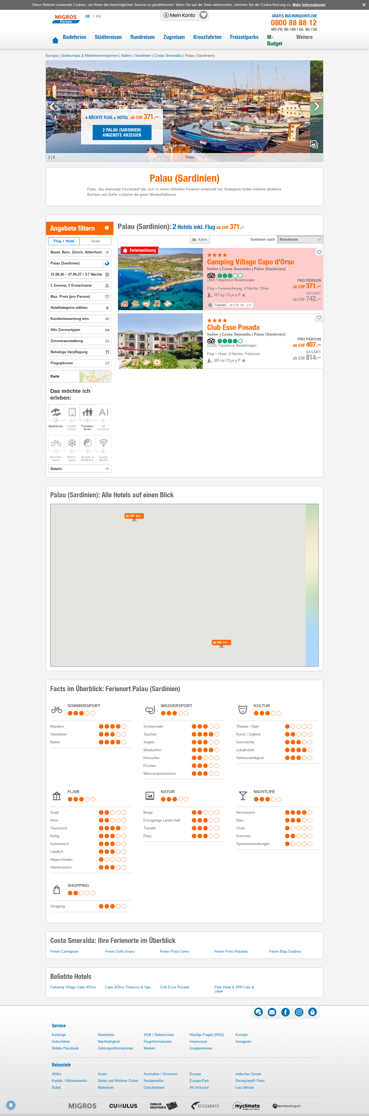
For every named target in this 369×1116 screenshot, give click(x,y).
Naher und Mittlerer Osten (118, 1081)
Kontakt (242, 1035)
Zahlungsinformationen (115, 1048)
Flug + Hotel (64, 241)
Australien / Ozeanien (160, 1074)
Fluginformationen (158, 1041)
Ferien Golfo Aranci (120, 951)
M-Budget (274, 40)
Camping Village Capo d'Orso (73, 987)
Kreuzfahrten (207, 37)
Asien (102, 1074)
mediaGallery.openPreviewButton (314, 144)
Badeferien (74, 37)
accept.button (363, 4)
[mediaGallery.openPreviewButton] (184, 111)
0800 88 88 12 (294, 22)
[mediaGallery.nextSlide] (317, 106)
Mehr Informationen (309, 5)
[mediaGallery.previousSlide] (52, 106)
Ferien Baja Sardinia (285, 951)
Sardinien (143, 55)
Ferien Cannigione (64, 951)
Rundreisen (142, 37)
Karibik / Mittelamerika (69, 1081)
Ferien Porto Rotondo (231, 951)
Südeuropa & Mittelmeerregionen (89, 55)
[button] (107, 263)
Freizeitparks (244, 37)
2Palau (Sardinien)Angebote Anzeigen (122, 132)
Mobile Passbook (65, 1048)
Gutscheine (61, 1041)
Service (59, 1025)
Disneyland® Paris (250, 1081)
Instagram (243, 1041)
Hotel (95, 241)
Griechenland (154, 1087)
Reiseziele (61, 1065)
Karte (202, 239)
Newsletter (106, 1035)
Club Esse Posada (174, 987)
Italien (126, 55)
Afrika (56, 1074)
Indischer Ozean (248, 1074)
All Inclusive (199, 1087)
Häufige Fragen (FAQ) (207, 1035)
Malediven (106, 1087)
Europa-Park (199, 1081)
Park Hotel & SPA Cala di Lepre (234, 989)
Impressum (198, 1041)
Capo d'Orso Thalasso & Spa (127, 987)
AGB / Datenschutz (159, 1035)
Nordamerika (153, 1081)
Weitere (304, 37)
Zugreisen (174, 37)
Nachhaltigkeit (109, 1041)
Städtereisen (108, 37)
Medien (149, 1048)
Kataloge (59, 1035)
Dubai (56, 1087)
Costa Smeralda (168, 55)
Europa (52, 55)
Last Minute (245, 1087)
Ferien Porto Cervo (174, 951)
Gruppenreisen (201, 1048)
